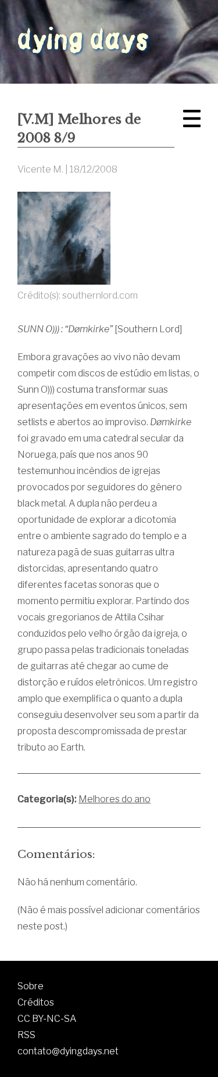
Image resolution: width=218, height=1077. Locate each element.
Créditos (35, 1002)
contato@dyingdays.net (68, 1051)
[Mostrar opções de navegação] (192, 118)
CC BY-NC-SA (46, 1018)
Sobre (30, 986)
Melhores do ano (114, 799)
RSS (26, 1034)
